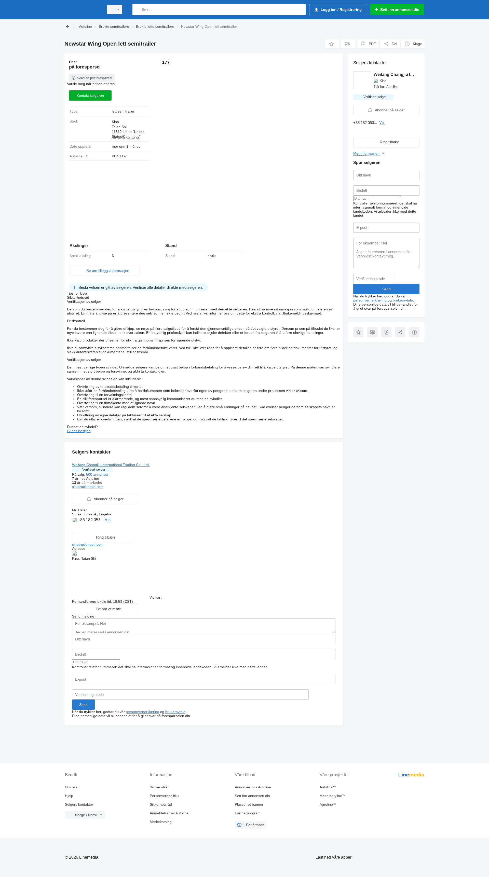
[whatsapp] (75, 527)
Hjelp (69, 796)
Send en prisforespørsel (94, 78)
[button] (332, 43)
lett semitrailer (123, 111)
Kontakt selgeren (90, 95)
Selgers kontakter (79, 804)
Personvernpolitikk (164, 796)
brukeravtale (175, 712)
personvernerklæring (142, 712)
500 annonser (97, 474)
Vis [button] (108, 519)
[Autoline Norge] (83, 9)
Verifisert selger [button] (93, 469)
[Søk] (137, 9)
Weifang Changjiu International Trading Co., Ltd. (111, 465)
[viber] (87, 527)
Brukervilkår (159, 787)
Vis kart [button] (155, 597)
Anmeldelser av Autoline (169, 813)
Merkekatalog (161, 822)
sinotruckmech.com (87, 487)
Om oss (71, 787)
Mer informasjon (366, 153)
